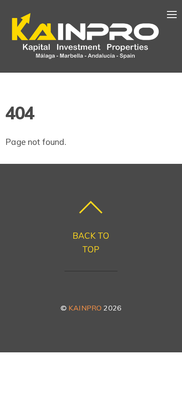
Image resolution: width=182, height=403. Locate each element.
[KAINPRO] (85, 59)
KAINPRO (85, 307)
